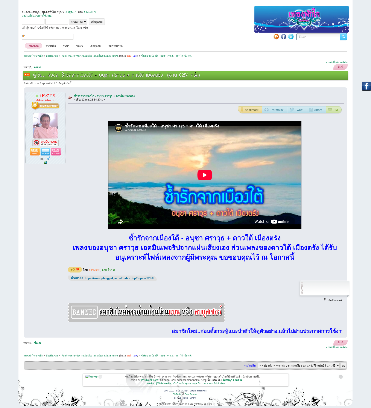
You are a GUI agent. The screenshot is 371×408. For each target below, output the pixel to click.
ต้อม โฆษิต (108, 270)
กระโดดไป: (250, 365)
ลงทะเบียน (90, 12)
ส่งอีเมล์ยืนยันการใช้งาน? (37, 15)
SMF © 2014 (182, 391)
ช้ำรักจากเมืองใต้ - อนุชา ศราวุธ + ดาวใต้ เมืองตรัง (104, 96)
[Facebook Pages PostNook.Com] (283, 36)
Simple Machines (198, 391)
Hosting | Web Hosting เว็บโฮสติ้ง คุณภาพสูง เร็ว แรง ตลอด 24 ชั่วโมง (185, 383)
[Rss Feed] (276, 36)
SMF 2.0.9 (169, 391)
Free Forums (191, 394)
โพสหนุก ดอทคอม (233, 380)
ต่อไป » (344, 62)
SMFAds (177, 394)
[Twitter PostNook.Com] (290, 36)
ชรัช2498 (94, 270)
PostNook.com (149, 380)
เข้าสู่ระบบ (71, 12)
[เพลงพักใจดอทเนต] (45, 162)
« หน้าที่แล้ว (332, 62)
